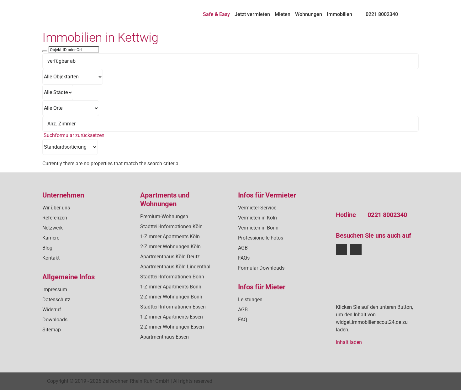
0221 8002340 (387, 215)
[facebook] (341, 249)
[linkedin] (356, 249)
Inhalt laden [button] (349, 342)
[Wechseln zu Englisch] (416, 11)
